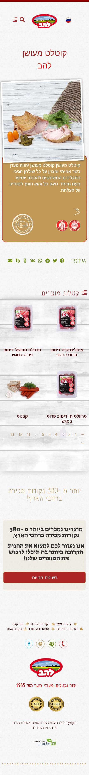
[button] (62, 260)
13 (12, 434)
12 (21, 434)
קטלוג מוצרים (60, 293)
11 (28, 434)
